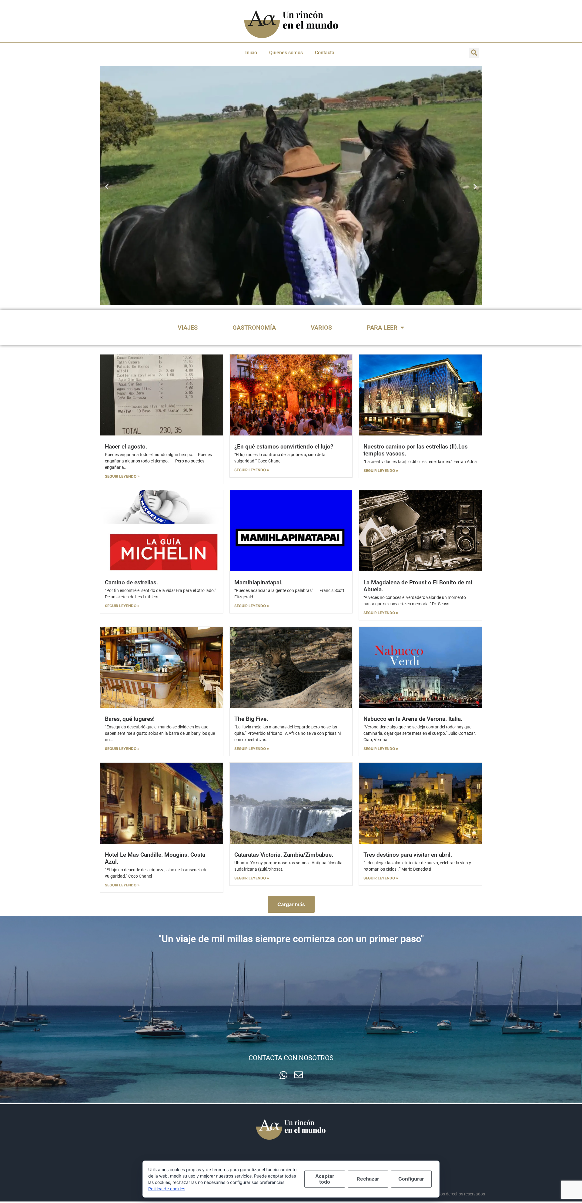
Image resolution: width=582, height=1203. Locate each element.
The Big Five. (251, 718)
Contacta (324, 52)
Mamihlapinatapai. (258, 582)
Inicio (251, 52)
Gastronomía (254, 327)
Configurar (411, 1179)
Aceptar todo (324, 1179)
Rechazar (368, 1179)
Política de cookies (166, 1188)
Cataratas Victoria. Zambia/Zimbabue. (283, 854)
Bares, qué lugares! (130, 718)
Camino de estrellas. (131, 582)
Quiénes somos (286, 52)
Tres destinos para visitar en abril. (407, 854)
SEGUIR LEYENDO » (122, 476)
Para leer (382, 327)
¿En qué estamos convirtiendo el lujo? (283, 446)
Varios (321, 327)
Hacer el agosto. (126, 446)
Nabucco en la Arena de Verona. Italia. (412, 718)
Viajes (188, 327)
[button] (474, 53)
